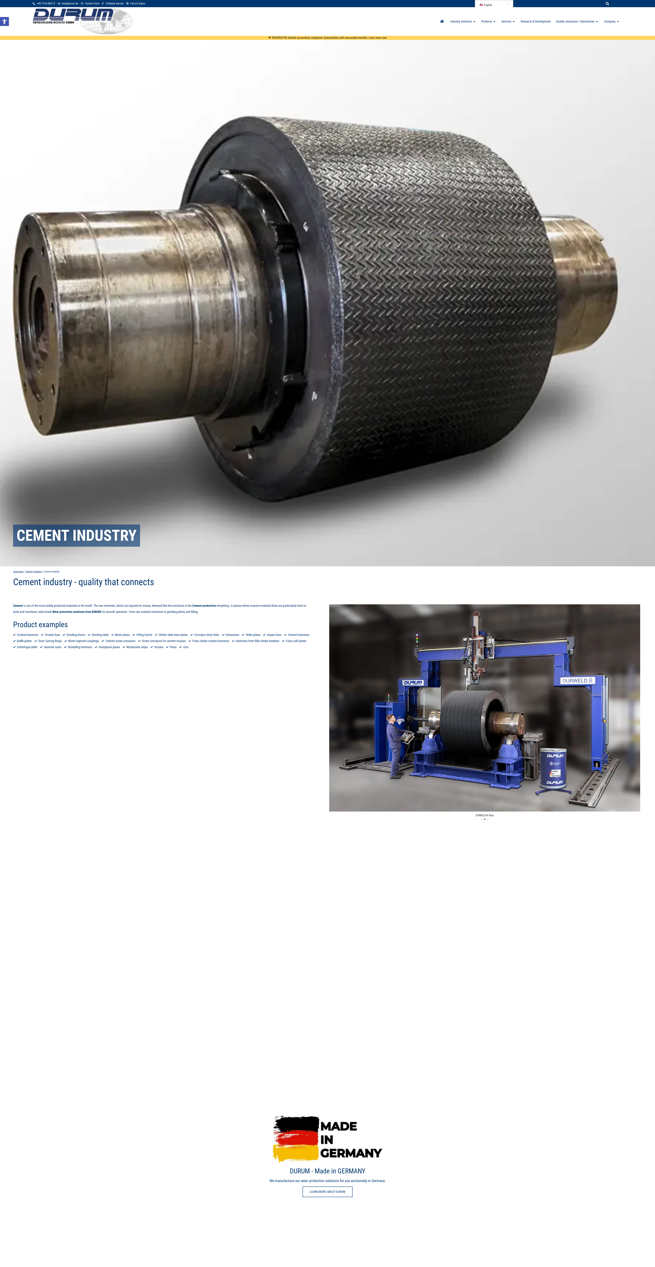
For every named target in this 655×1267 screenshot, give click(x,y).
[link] (4, 21)
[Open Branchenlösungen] (474, 21)
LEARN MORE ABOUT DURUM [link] (327, 1192)
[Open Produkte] (494, 21)
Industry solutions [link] (33, 571)
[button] (607, 4)
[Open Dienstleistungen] (513, 21)
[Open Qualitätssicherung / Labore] (597, 21)
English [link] (487, 5)
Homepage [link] (18, 571)
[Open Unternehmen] (618, 21)
